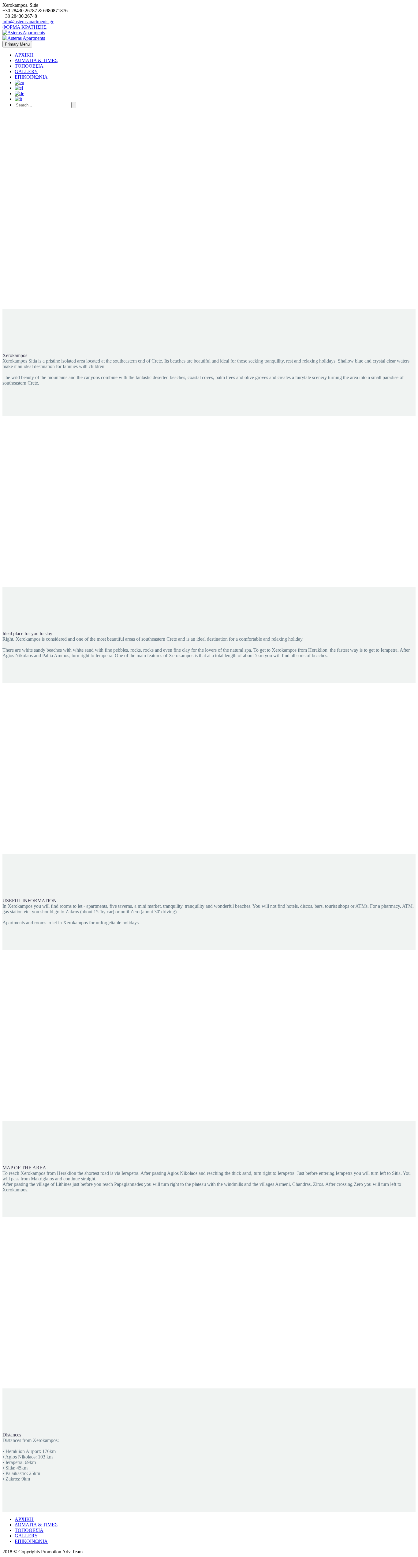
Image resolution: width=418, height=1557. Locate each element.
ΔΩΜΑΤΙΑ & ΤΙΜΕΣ (36, 60)
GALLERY (26, 71)
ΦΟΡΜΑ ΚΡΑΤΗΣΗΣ (24, 27)
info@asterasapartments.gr (28, 21)
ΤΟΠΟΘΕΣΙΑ (29, 66)
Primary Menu (17, 44)
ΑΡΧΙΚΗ (24, 55)
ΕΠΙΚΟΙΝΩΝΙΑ (31, 77)
